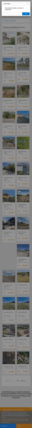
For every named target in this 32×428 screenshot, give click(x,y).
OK (26, 13)
